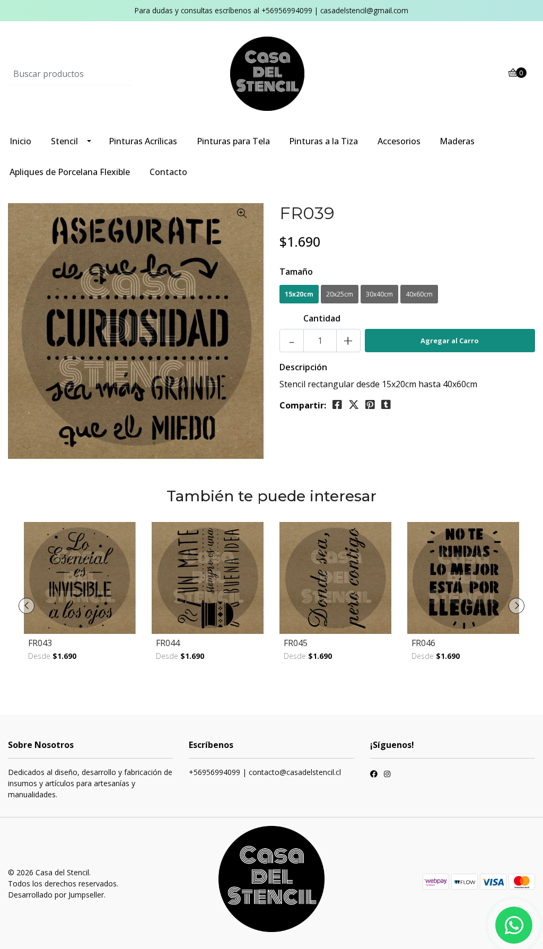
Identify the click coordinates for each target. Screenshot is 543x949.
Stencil (64, 141)
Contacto (168, 172)
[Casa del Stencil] (271, 73)
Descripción (303, 367)
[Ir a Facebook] (374, 775)
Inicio (20, 141)
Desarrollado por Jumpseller (56, 895)
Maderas (457, 141)
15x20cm (299, 294)
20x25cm (339, 294)
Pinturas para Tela (233, 141)
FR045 (296, 643)
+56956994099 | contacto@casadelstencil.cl (265, 772)
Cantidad (321, 318)
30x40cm (379, 294)
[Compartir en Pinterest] (370, 404)
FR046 (423, 643)
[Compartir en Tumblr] (386, 404)
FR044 (168, 643)
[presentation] (26, 606)
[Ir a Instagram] (387, 775)
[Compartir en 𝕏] (353, 404)
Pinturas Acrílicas (143, 141)
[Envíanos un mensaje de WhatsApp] (513, 925)
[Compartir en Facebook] (337, 404)
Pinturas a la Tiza (323, 141)
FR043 (40, 643)
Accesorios (399, 141)
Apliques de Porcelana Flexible (70, 172)
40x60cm (419, 294)
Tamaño (296, 271)
